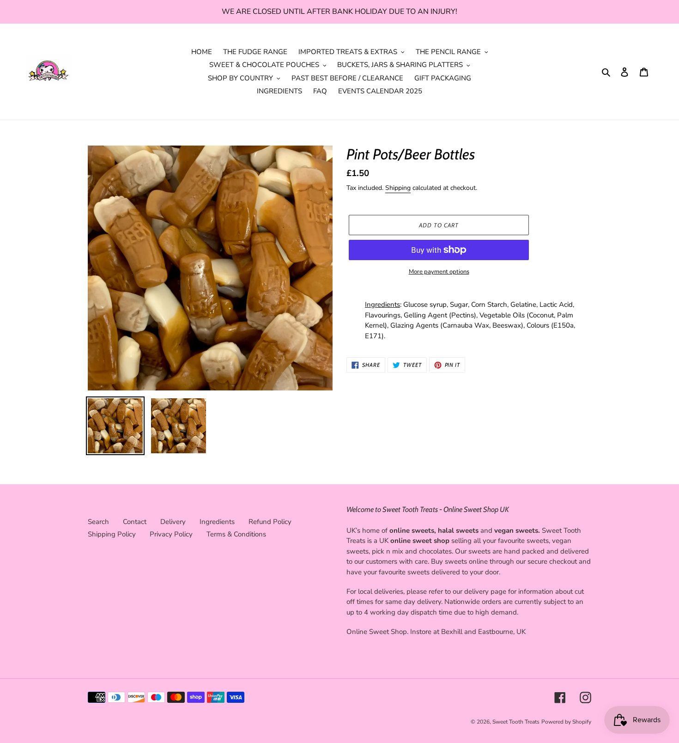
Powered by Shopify (566, 721)
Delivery (173, 521)
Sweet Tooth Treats (516, 721)
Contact (134, 521)
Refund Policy (270, 521)
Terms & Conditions (236, 534)
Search (98, 521)
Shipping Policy (112, 534)
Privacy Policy (171, 534)
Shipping (398, 187)
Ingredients (217, 521)
